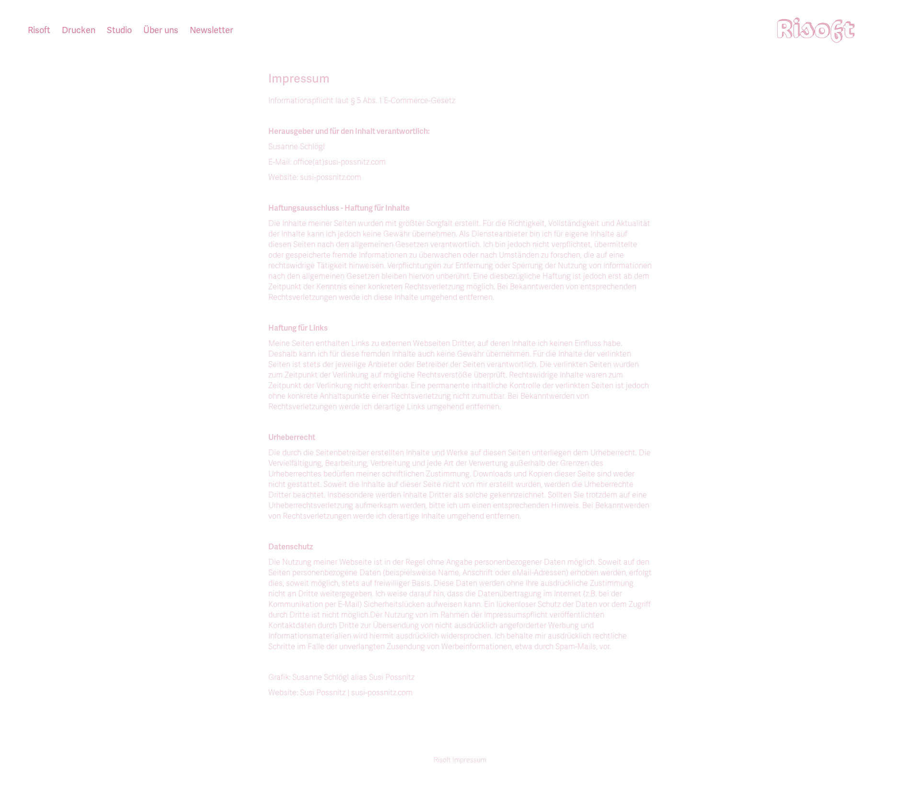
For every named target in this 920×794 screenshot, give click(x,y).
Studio (119, 30)
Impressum (469, 760)
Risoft (39, 30)
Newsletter (211, 30)
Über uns (160, 30)
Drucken (78, 30)
